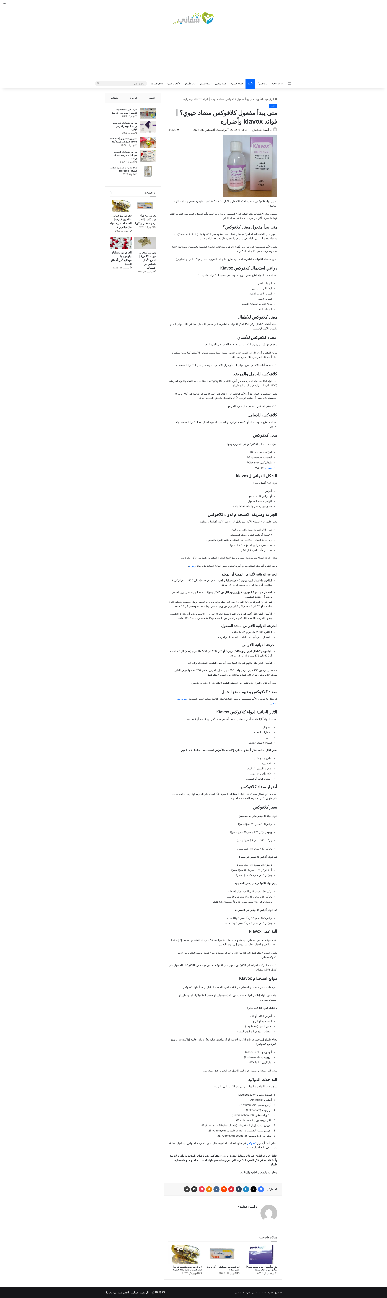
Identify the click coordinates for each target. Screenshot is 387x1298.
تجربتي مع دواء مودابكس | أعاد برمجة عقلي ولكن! (145, 219)
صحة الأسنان (190, 83)
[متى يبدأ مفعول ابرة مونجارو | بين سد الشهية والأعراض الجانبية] (148, 126)
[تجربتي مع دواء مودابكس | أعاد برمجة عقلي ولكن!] (222, 1254)
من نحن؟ (111, 1292)
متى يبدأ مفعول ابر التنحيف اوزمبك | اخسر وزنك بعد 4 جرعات (125, 155)
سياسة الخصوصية (128, 1292)
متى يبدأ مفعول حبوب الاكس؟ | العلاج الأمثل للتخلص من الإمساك (147, 260)
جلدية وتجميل (221, 83)
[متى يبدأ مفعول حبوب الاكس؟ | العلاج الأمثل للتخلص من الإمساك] (145, 243)
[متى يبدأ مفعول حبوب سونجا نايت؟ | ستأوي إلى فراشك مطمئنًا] (260, 1254)
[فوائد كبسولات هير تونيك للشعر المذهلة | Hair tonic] (148, 171)
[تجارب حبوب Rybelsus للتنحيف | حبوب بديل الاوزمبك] (148, 113)
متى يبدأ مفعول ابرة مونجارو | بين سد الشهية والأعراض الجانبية (124, 126)
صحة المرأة (262, 83)
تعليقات (114, 97)
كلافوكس (252, 1143)
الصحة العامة (277, 83)
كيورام (268, 467)
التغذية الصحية (157, 83)
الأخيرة (133, 97)
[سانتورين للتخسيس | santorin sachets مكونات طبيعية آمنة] (148, 142)
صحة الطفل (205, 83)
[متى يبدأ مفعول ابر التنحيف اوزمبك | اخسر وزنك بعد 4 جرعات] (148, 156)
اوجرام (192, 565)
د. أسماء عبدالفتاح (262, 129)
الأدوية (250, 83)
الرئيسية (270, 99)
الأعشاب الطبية (173, 83)
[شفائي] (193, 18)
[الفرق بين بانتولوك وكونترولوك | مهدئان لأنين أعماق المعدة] (121, 243)
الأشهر (152, 97)
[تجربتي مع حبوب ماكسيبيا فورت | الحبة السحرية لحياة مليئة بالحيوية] (185, 1254)
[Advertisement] (193, 51)
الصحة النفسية (237, 83)
